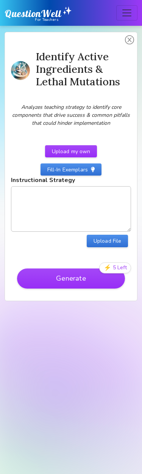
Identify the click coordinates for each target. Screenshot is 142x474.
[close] (136, 451)
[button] (129, 39)
